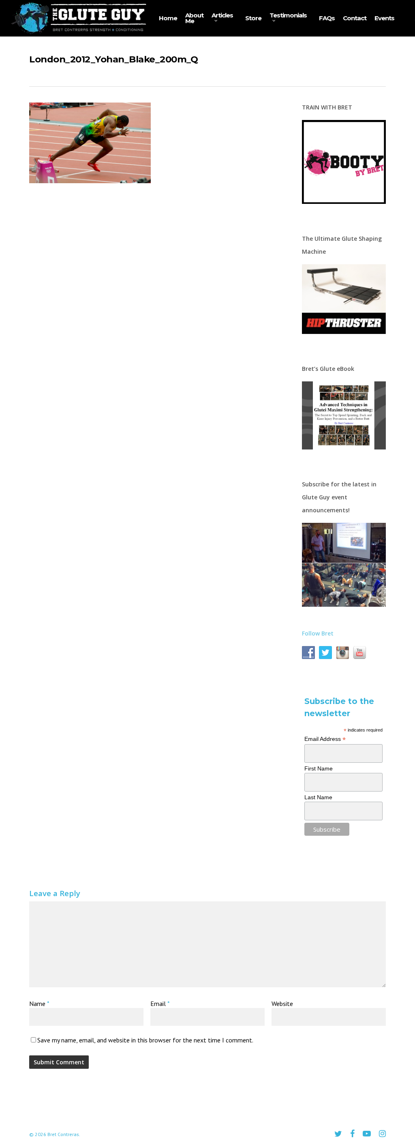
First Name (318, 768)
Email (160, 1003)
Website (282, 1003)
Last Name (318, 797)
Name (39, 1003)
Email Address (325, 739)
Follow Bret (318, 633)
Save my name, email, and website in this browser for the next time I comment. (145, 1040)
